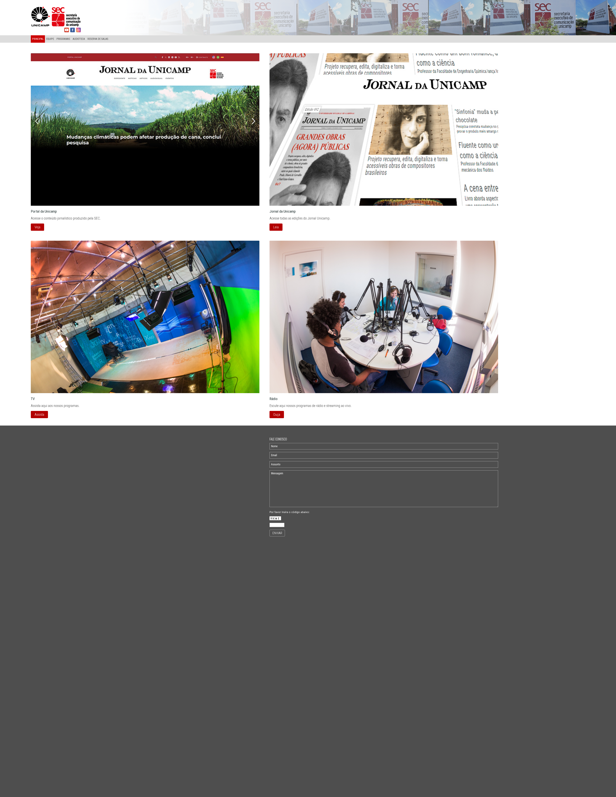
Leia (276, 227)
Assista (39, 414)
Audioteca (79, 38)
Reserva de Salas (97, 38)
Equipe (50, 38)
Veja (37, 227)
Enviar (277, 533)
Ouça (277, 414)
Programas (63, 38)
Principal (38, 38)
